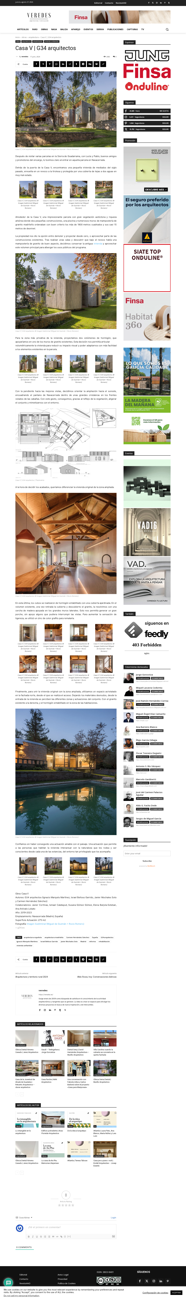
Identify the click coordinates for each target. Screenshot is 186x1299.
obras (24, 37)
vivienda (98, 243)
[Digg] (90, 64)
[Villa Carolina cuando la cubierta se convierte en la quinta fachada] (105, 1038)
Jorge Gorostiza (144, 674)
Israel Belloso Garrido (49, 941)
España (95, 937)
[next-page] (22, 1094)
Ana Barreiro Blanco (146, 727)
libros (18, 1126)
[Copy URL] (103, 64)
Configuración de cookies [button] (155, 1292)
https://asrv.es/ (141, 773)
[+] (69, 1236)
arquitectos (46, 1045)
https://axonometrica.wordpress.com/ (149, 694)
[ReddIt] (70, 64)
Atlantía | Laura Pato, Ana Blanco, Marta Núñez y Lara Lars (104, 1133)
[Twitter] (152, 3)
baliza (70, 1075)
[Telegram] (83, 64)
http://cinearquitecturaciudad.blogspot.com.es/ (152, 681)
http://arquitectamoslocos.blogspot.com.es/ (151, 707)
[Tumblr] (169, 3)
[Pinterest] (165, 3)
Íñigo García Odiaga (146, 740)
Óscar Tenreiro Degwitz (148, 753)
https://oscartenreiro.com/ (145, 760)
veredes (25, 56)
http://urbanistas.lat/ (143, 812)
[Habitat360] (147, 317)
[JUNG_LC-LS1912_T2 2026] (147, 171)
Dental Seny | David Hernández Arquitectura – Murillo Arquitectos (78, 1052)
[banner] (147, 581)
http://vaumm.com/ (142, 747)
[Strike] (41, 1236)
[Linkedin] (161, 3)
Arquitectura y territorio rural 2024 (31, 977)
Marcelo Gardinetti (146, 779)
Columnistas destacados (136, 667)
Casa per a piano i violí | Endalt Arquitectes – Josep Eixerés (104, 1163)
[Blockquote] (53, 1236)
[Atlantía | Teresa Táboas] (79, 1149)
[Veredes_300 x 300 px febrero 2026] (147, 372)
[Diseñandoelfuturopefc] (147, 420)
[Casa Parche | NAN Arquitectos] (53, 1068)
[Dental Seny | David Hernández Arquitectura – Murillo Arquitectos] (79, 1038)
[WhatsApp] (56, 64)
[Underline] (37, 1236)
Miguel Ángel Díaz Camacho (151, 714)
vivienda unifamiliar (52, 41)
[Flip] (96, 64)
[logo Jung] (147, 55)
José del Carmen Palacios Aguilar (149, 793)
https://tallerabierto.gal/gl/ (144, 733)
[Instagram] (157, 3)
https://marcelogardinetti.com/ (146, 786)
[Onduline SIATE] (147, 268)
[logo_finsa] (147, 71)
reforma (92, 941)
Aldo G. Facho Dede (146, 805)
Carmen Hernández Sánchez (77, 937)
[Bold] (29, 1236)
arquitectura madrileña (54, 937)
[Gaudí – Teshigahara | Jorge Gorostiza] (53, 1038)
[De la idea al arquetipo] (79, 1119)
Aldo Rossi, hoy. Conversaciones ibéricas (97, 977)
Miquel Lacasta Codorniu (149, 687)
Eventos (129, 453)
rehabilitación (37, 41)
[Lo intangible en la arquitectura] (27, 1119)
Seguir (165, 117)
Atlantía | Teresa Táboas (77, 1160)
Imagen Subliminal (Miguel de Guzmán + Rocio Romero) (55, 923)
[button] (167, 29)
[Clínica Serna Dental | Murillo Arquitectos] (105, 1068)
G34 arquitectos (107, 937)
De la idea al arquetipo (76, 1131)
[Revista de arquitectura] (38, 17)
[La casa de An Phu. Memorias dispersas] (53, 1149)
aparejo (97, 1045)
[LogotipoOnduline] (147, 86)
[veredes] (17, 56)
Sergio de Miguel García (148, 818)
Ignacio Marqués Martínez (27, 941)
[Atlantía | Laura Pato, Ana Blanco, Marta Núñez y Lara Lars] (105, 1119)
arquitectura (33, 37)
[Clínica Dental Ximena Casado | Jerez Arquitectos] (27, 1038)
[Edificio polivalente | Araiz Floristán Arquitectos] (53, 1119)
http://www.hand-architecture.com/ (148, 825)
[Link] (61, 1236)
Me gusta (164, 111)
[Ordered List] (45, 1236)
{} (65, 1236)
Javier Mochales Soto (69, 941)
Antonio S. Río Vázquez (148, 766)
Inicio (17, 37)
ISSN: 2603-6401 (105, 1272)
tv (95, 1126)
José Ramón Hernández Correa (152, 700)
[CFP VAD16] (147, 532)
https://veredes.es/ (46, 995)
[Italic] (33, 1236)
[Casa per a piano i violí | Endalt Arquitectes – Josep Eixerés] (105, 1149)
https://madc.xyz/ (142, 720)
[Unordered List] (49, 1236)
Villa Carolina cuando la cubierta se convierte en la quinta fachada (104, 1052)
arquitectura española (33, 937)
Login (113, 1217)
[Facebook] (148, 3)
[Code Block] (57, 1236)
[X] (43, 64)
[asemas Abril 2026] (147, 219)
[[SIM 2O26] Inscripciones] (147, 483)
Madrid (83, 941)
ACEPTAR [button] (176, 1292)
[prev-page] (17, 1094)
